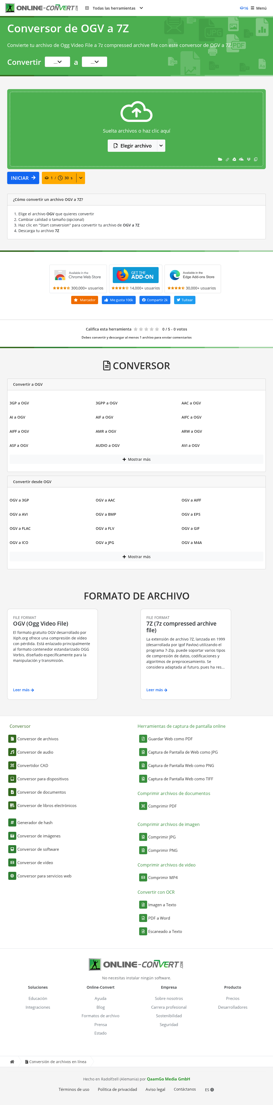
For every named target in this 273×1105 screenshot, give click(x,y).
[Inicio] (12, 1061)
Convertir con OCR (156, 892)
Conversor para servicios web (44, 876)
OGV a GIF (190, 528)
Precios (232, 998)
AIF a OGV (104, 417)
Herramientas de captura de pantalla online (182, 726)
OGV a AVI (19, 514)
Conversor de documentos (41, 792)
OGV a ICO (19, 542)
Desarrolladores (232, 1007)
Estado (100, 1033)
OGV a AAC (105, 500)
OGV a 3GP (19, 500)
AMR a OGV (106, 431)
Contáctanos (185, 1089)
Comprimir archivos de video (167, 865)
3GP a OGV (19, 403)
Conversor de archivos (37, 738)
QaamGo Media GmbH (168, 1079)
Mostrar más (139, 459)
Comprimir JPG (162, 837)
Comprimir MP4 (163, 877)
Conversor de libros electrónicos (47, 805)
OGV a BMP (106, 514)
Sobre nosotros (169, 998)
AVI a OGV (191, 445)
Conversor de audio (35, 752)
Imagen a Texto (162, 904)
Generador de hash (35, 822)
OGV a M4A (192, 542)
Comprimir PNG (163, 850)
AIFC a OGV (192, 417)
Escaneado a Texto (165, 931)
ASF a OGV (19, 445)
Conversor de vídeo (35, 862)
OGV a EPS (191, 514)
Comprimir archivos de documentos (174, 793)
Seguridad (169, 1024)
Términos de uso (74, 1089)
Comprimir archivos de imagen (169, 824)
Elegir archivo (136, 145)
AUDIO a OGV (108, 445)
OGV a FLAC (20, 528)
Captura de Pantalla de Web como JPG (183, 752)
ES (207, 1089)
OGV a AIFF (191, 500)
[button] (114, 8)
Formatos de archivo (100, 1015)
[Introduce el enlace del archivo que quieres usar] (227, 159)
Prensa (100, 1024)
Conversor (20, 726)
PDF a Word (159, 918)
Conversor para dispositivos (43, 778)
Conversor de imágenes (39, 835)
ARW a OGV (192, 431)
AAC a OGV (191, 403)
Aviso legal (155, 1089)
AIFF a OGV (19, 431)
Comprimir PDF (162, 806)
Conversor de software (38, 849)
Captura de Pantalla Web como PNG (181, 765)
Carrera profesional (169, 1007)
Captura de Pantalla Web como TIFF (180, 778)
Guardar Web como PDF (170, 738)
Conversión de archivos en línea (57, 1061)
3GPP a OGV (107, 403)
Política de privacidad (117, 1089)
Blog (101, 1007)
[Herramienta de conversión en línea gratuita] (45, 8)
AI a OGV (17, 417)
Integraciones (38, 1007)
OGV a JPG (105, 542)
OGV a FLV (105, 528)
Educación (38, 998)
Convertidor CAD (32, 765)
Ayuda (100, 998)
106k (121, 299)
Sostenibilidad (169, 1015)
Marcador (87, 299)
